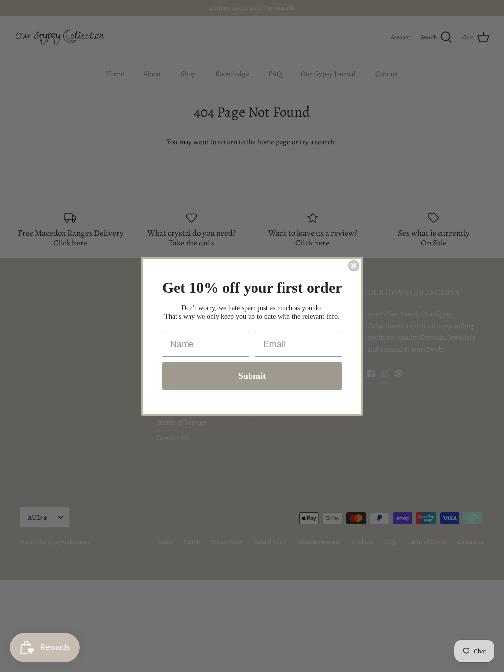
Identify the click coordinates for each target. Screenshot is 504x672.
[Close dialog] (354, 266)
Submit (252, 376)
